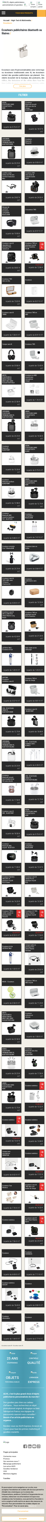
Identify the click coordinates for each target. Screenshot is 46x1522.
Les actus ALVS (9, 1466)
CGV (5, 1471)
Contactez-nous (9, 1456)
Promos (6, 1459)
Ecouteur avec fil (18, 1345)
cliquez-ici (32, 1506)
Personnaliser (23, 1511)
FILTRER (23, 95)
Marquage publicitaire (12, 1464)
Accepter (23, 1519)
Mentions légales (10, 1474)
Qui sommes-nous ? (11, 1461)
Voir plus (22, 86)
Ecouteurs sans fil (7, 1345)
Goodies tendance (10, 1469)
